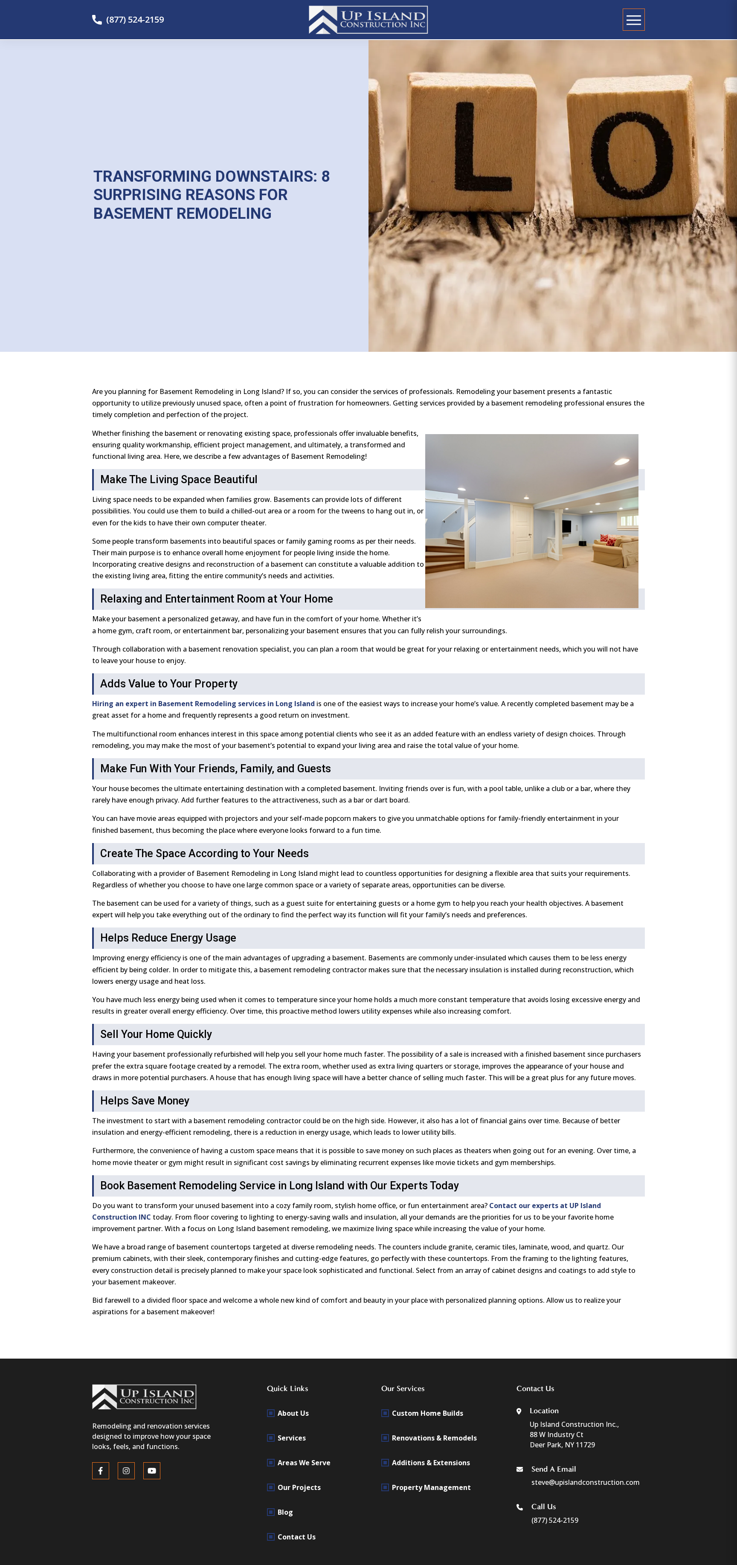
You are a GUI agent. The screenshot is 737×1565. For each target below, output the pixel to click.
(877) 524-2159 (135, 19)
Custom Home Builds (427, 1413)
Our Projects (299, 1487)
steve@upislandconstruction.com (585, 1482)
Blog (285, 1512)
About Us (293, 1413)
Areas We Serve (304, 1462)
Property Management (431, 1487)
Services (292, 1438)
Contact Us (297, 1537)
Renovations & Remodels (434, 1438)
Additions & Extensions (431, 1462)
